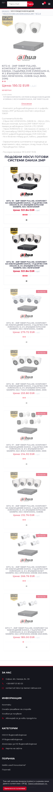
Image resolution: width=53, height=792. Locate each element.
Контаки (6, 705)
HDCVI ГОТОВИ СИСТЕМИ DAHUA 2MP (18, 14)
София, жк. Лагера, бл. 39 (17, 679)
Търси (30, 4)
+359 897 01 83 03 (14, 683)
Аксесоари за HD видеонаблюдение (19, 744)
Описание (26, 103)
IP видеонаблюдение (12, 739)
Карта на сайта (14, 748)
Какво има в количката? (14, 765)
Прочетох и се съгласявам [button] (15, 788)
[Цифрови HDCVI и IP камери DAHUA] (4, 2)
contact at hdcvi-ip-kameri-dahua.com (23, 688)
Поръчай (6, 769)
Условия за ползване (12, 714)
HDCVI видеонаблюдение (14, 735)
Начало (5, 11)
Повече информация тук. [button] (37, 784)
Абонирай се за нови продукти (21, 718)
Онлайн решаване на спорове (16, 709)
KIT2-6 (38, 14)
